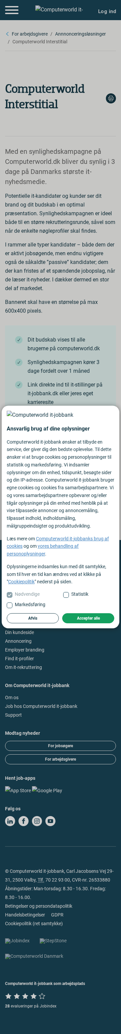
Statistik (79, 594)
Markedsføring (30, 604)
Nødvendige (27, 594)
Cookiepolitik (21, 581)
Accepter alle (88, 618)
